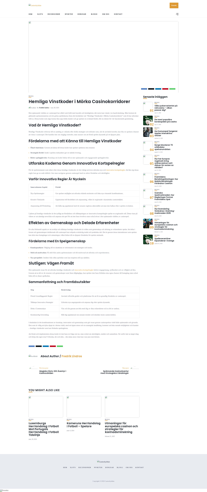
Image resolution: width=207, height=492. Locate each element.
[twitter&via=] (151, 89)
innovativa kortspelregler (115, 170)
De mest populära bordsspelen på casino (166, 120)
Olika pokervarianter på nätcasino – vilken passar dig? (166, 107)
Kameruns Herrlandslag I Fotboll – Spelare (84, 424)
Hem (30, 14)
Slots (40, 14)
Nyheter (69, 14)
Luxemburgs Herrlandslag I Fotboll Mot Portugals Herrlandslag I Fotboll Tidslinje (44, 429)
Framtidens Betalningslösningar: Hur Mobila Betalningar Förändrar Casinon (166, 180)
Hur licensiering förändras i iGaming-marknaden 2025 (165, 211)
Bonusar (82, 14)
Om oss (105, 14)
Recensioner (54, 14)
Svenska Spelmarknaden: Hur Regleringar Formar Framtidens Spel (164, 196)
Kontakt (174, 5)
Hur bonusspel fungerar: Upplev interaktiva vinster (166, 133)
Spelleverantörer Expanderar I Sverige (164, 239)
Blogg (94, 14)
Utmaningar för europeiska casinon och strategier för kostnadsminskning (121, 427)
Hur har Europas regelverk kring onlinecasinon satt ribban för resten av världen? (164, 163)
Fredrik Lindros (44, 108)
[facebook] (144, 89)
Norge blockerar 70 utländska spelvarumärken (164, 147)
